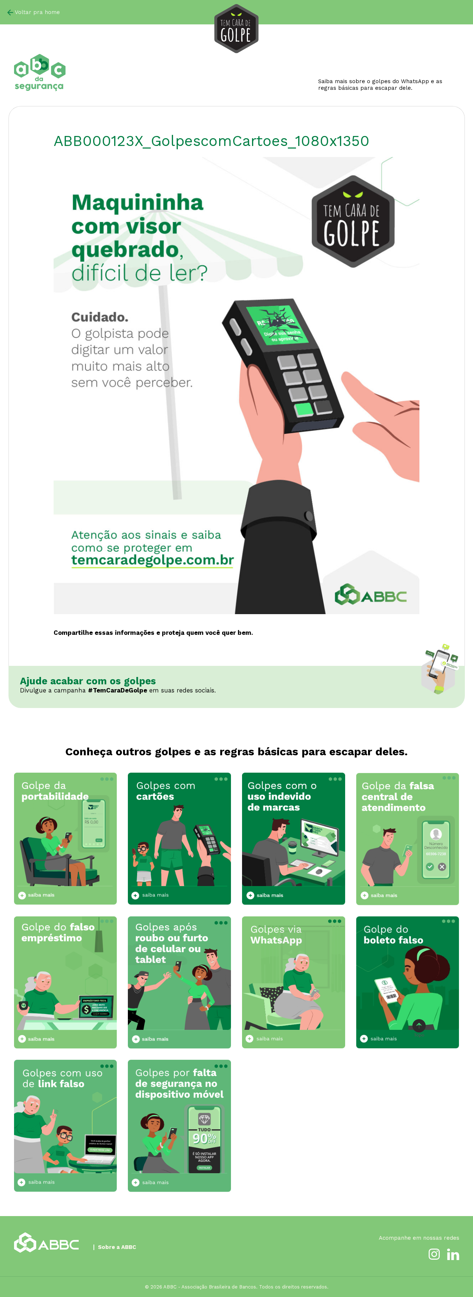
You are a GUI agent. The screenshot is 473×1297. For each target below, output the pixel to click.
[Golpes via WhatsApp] (293, 982)
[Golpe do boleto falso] (407, 982)
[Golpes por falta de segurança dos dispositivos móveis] (179, 1126)
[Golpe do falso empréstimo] (65, 982)
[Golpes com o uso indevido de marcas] (293, 839)
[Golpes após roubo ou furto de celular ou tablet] (179, 982)
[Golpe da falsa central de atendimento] (407, 839)
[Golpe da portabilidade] (65, 839)
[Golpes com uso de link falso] (65, 1126)
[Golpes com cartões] (179, 839)
